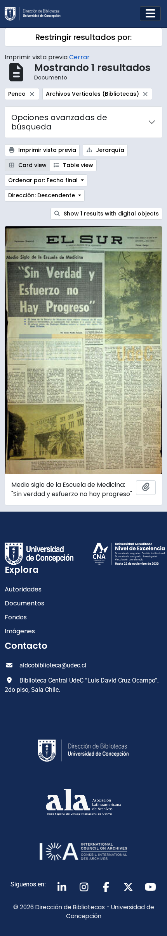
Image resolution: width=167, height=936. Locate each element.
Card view (32, 165)
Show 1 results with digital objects (110, 213)
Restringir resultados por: (83, 37)
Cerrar (79, 57)
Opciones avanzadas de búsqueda (59, 122)
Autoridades (23, 589)
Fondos (16, 617)
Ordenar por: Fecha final (43, 180)
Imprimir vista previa (46, 150)
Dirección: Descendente (42, 195)
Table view (77, 165)
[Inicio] (36, 14)
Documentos (24, 603)
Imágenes (20, 631)
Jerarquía (109, 150)
